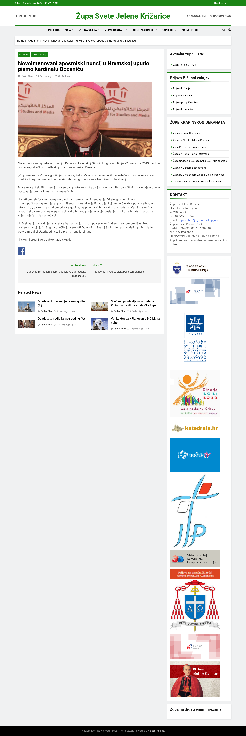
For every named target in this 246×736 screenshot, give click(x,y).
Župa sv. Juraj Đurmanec (186, 133)
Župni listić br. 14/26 (184, 64)
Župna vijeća (88, 30)
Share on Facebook (21, 251)
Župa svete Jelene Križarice (123, 16)
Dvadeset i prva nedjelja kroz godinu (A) (220, 3)
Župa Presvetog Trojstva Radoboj (191, 147)
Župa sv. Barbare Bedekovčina (189, 167)
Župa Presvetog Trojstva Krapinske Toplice (197, 181)
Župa (68, 30)
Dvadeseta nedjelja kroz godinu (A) (61, 318)
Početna (54, 30)
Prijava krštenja (181, 88)
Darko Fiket (27, 76)
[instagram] (20, 16)
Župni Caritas (114, 30)
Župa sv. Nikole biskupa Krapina (191, 140)
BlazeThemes (156, 730)
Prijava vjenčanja (182, 95)
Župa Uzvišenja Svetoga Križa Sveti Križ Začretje (200, 160)
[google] (29, 16)
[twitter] (25, 16)
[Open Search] (223, 30)
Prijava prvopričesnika (185, 102)
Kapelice (167, 30)
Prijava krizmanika (183, 109)
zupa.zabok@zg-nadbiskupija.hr (198, 220)
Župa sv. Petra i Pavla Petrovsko (191, 153)
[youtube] (34, 16)
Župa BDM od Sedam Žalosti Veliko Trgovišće (198, 174)
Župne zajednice (142, 30)
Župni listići (190, 30)
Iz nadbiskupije (39, 54)
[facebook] (16, 16)
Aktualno (24, 54)
